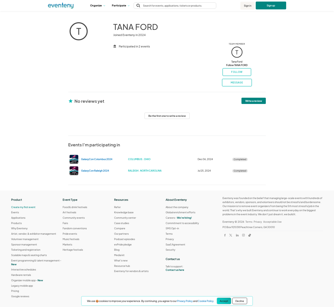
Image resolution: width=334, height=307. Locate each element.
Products (16, 223)
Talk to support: (175, 268)
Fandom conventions (75, 228)
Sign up (271, 5)
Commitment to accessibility (182, 223)
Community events (74, 217)
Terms (169, 233)
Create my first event (23, 207)
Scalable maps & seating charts (29, 255)
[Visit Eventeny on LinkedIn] (237, 235)
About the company (177, 207)
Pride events (70, 233)
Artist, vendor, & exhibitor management (33, 233)
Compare (119, 228)
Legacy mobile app (22, 285)
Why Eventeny (19, 228)
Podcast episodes (124, 239)
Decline (239, 300)
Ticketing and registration (25, 249)
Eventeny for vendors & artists (131, 271)
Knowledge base (124, 212)
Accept (224, 300)
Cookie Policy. (206, 300)
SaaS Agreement (175, 244)
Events (15, 212)
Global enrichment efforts (180, 212)
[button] (98, 5)
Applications (18, 217)
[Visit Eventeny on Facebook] (224, 235)
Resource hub (122, 265)
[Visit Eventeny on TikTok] (249, 235)
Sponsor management (24, 244)
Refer (117, 207)
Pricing (15, 290)
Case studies (121, 223)
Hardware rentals (21, 274)
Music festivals (71, 239)
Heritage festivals (73, 249)
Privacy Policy (185, 300)
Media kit (119, 255)
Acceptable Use (272, 221)
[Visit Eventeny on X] (230, 235)
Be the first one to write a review (167, 115)
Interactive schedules (23, 269)
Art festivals (69, 212)
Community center (125, 217)
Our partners (121, 233)
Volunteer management (25, 239)
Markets (67, 244)
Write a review (253, 100)
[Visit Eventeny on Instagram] (243, 235)
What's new (121, 260)
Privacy (170, 239)
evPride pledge (123, 244)
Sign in (247, 5)
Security (170, 249)
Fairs (65, 223)
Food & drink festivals (75, 207)
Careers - (179, 217)
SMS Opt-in (172, 228)
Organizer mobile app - (27, 280)
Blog (117, 249)
